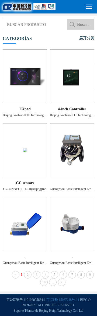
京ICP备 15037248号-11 (62, 300)
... (52, 282)
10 (44, 282)
